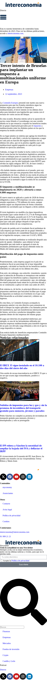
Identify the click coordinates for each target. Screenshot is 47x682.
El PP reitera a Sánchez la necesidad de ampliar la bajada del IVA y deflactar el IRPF (21, 448)
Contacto (6, 504)
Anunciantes (8, 493)
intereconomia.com (15, 33)
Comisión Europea (10, 103)
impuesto (37, 126)
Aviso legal (7, 509)
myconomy (7, 487)
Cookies (6, 521)
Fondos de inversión (11, 649)
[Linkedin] (29, 477)
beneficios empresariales (28, 332)
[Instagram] (23, 477)
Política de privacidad (11, 515)
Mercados (7, 643)
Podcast (3, 665)
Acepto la (16, 561)
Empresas (9, 90)
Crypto (5, 655)
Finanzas (6, 631)
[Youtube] (16, 477)
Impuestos (11, 335)
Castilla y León (9, 661)
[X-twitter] (3, 477)
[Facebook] (10, 477)
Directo (3, 10)
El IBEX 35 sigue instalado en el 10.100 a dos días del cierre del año (22, 367)
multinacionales (22, 335)
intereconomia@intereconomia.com (14, 532)
